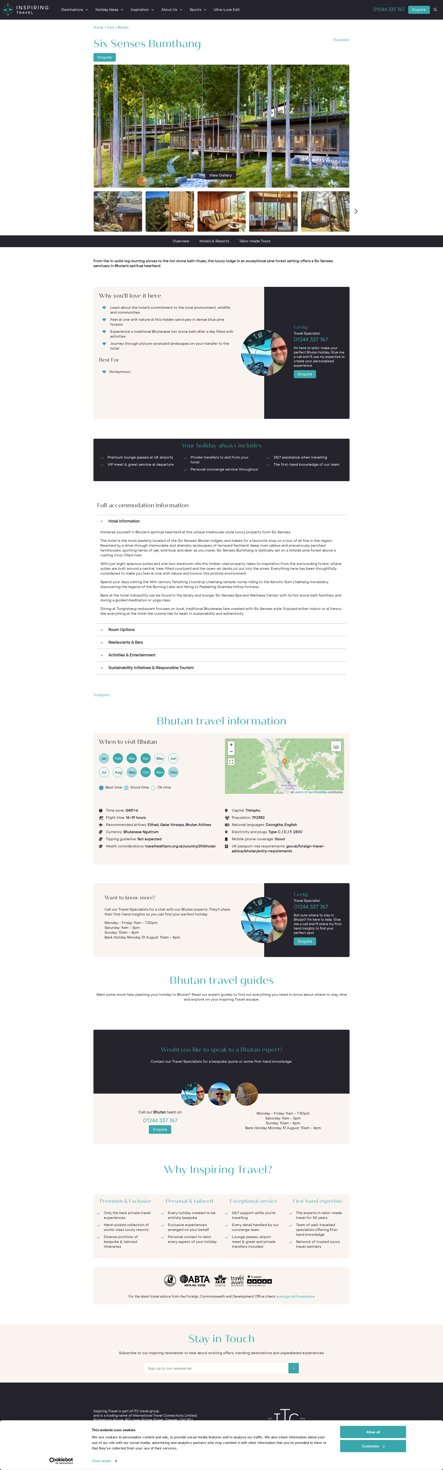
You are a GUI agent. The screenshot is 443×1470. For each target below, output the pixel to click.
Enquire (419, 9)
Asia (110, 27)
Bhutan (123, 27)
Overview (181, 241)
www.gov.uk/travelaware (295, 1296)
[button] (284, 762)
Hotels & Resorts (214, 241)
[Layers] (336, 746)
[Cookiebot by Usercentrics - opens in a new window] (61, 1461)
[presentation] (356, 211)
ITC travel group (146, 1411)
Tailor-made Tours (254, 241)
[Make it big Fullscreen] (231, 761)
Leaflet (298, 792)
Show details (101, 1461)
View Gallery (220, 175)
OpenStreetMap (317, 792)
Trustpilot (341, 40)
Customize (370, 1446)
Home (98, 27)
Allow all (373, 1432)
